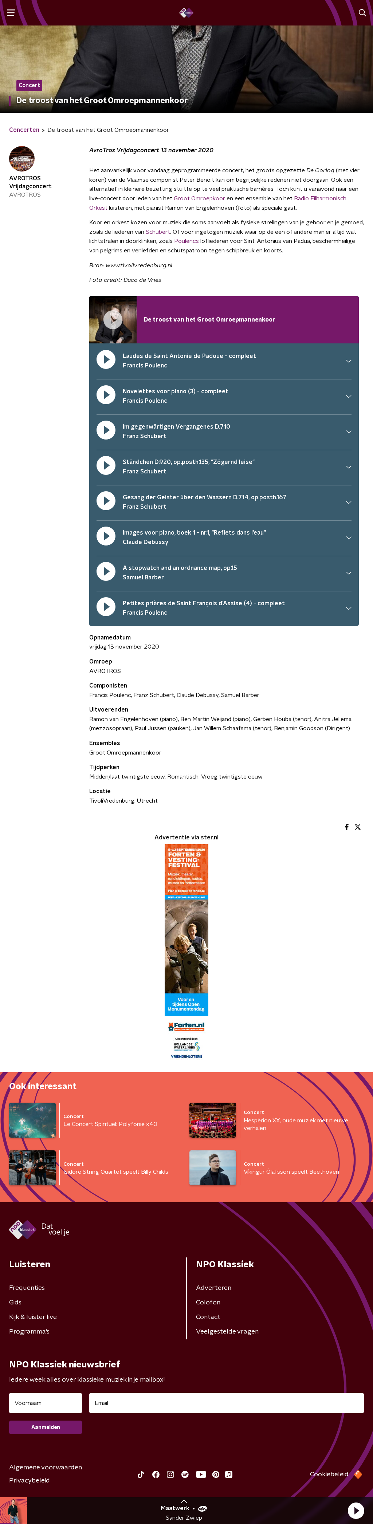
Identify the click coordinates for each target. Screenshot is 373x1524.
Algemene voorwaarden (45, 1467)
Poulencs (186, 241)
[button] (356, 1510)
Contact (208, 1317)
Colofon (208, 1302)
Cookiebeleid (329, 1474)
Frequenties (27, 1288)
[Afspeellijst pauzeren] (112, 319)
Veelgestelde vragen (227, 1331)
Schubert (158, 232)
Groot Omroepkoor (199, 198)
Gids (15, 1302)
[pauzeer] (106, 361)
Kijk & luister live (33, 1317)
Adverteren (213, 1288)
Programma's (29, 1331)
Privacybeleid (29, 1480)
